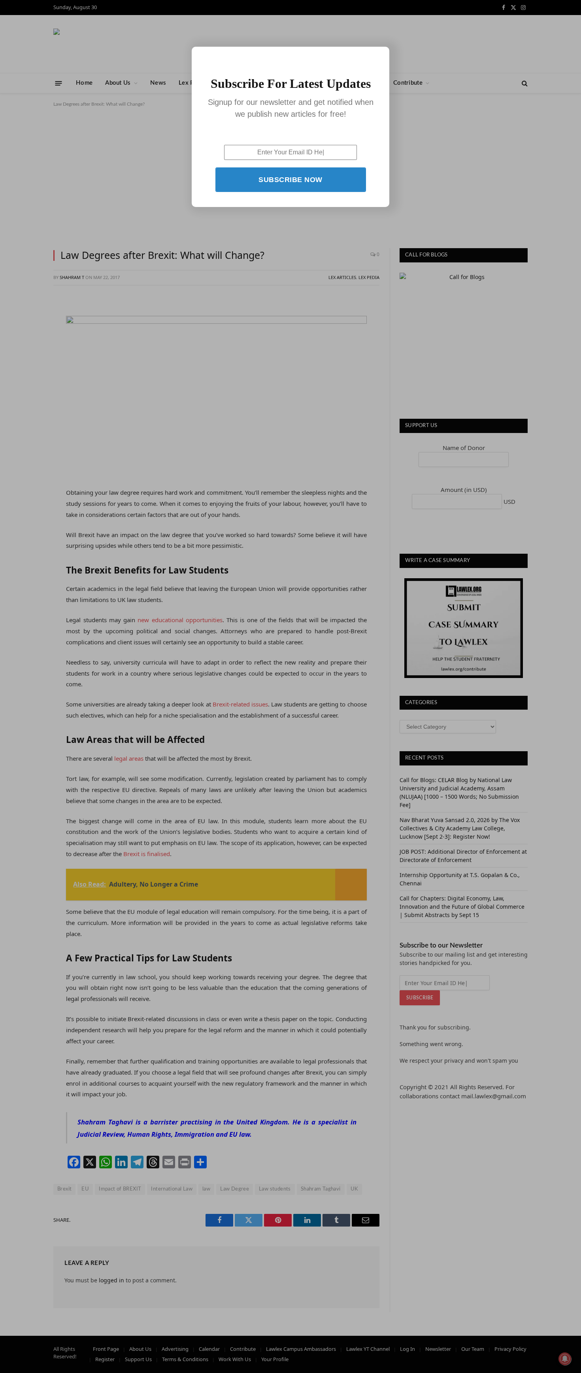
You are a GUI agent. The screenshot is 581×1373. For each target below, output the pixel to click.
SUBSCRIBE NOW (290, 180)
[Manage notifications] (564, 1358)
